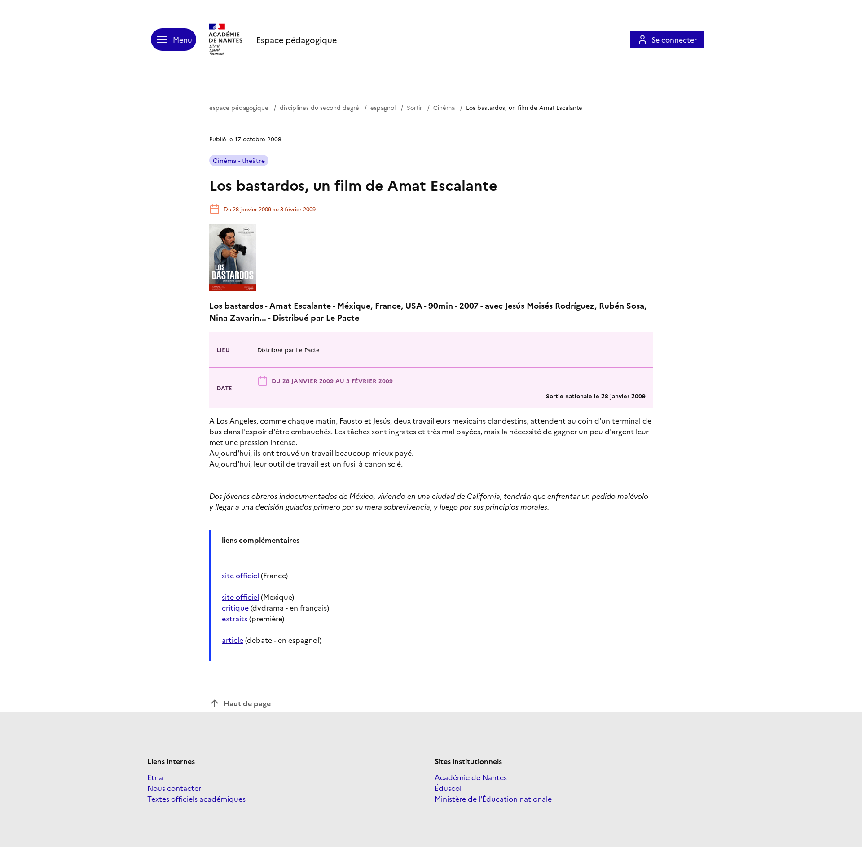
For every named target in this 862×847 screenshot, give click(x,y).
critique (235, 607)
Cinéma (444, 107)
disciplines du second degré (319, 107)
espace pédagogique (238, 107)
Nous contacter (174, 788)
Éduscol (448, 788)
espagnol (383, 107)
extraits (234, 618)
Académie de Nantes (471, 777)
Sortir (414, 107)
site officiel (240, 575)
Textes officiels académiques (196, 798)
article (232, 640)
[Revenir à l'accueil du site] (226, 39)
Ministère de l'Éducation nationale (493, 798)
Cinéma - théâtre (239, 160)
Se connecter (674, 39)
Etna (155, 777)
